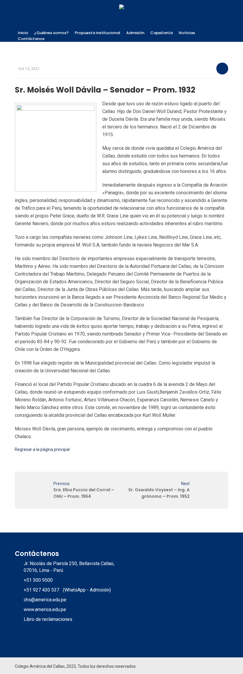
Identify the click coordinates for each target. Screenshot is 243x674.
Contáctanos (31, 39)
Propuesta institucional (97, 33)
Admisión (135, 33)
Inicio (23, 33)
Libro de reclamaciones (48, 619)
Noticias (187, 33)
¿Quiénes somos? (51, 33)
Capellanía (161, 33)
